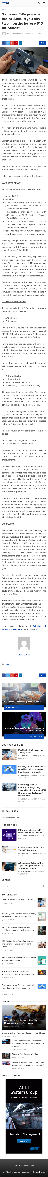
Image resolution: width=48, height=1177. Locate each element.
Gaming (7, 1017)
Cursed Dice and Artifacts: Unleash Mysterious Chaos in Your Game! (20, 1021)
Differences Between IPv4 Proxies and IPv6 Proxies (31, 831)
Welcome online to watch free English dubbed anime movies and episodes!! (28, 1063)
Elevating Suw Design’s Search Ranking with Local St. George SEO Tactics (19, 914)
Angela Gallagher (29, 756)
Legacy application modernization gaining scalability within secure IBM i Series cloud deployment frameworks (32, 790)
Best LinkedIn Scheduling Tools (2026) (30, 751)
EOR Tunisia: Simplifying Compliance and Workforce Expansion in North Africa (17, 944)
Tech (4, 10)
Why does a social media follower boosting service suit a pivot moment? (19, 928)
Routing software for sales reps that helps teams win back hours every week (31, 769)
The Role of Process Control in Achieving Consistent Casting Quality (18, 972)
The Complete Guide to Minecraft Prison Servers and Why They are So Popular (28, 1044)
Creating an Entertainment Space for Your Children (24, 1033)
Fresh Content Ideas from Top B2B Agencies (31, 848)
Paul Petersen (27, 872)
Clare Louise (15, 33)
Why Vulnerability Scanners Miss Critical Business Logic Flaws (19, 959)
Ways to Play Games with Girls (25, 1054)
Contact (18, 1165)
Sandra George (27, 836)
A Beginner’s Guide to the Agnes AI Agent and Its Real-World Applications (32, 866)
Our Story (29, 1165)
